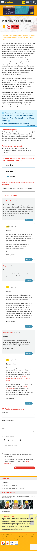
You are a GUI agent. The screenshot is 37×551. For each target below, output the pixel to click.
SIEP (7, 535)
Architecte (6, 482)
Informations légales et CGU (27, 535)
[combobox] (18, 431)
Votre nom (5, 412)
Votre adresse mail (7, 420)
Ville (3, 428)
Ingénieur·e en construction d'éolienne (14, 488)
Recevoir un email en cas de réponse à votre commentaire (17, 455)
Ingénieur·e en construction (11, 485)
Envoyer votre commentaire (24, 468)
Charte (3, 537)
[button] (4, 440)
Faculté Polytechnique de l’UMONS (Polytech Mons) (18, 378)
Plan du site (22, 537)
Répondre (28, 220)
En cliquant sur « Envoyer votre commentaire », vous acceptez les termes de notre (18, 461)
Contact (28, 537)
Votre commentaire (8, 436)
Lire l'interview (31, 125)
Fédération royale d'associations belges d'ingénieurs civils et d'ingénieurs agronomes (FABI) (17, 150)
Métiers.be (9, 2)
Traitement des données (12, 537)
